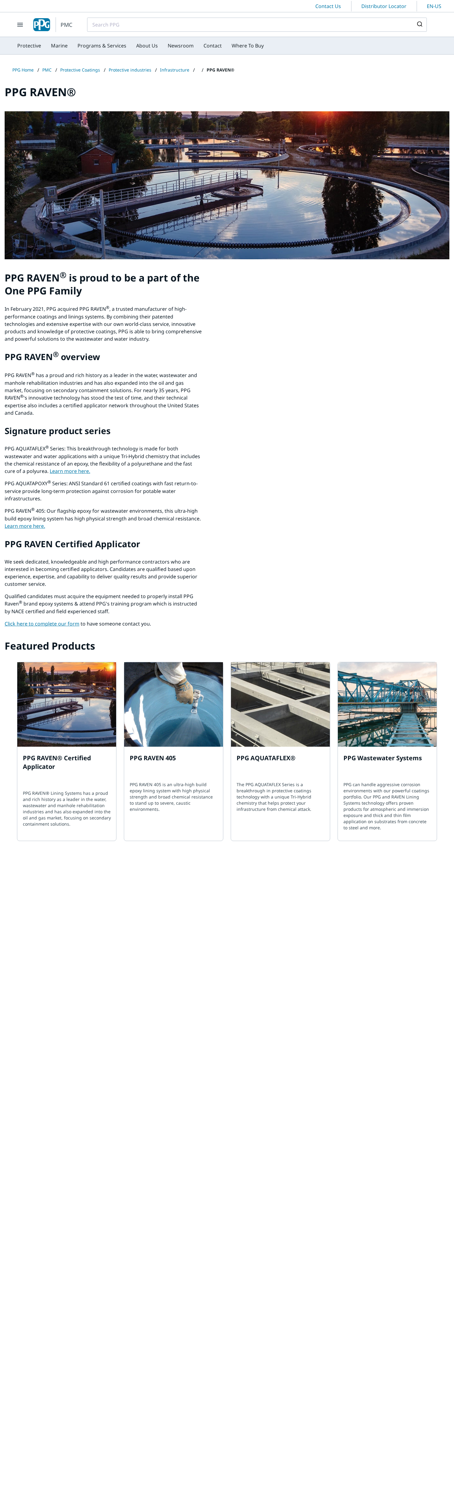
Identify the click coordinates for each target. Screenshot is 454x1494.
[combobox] (257, 25)
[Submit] (419, 24)
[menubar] (140, 45)
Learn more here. (70, 471)
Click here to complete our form (42, 623)
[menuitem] (29, 45)
